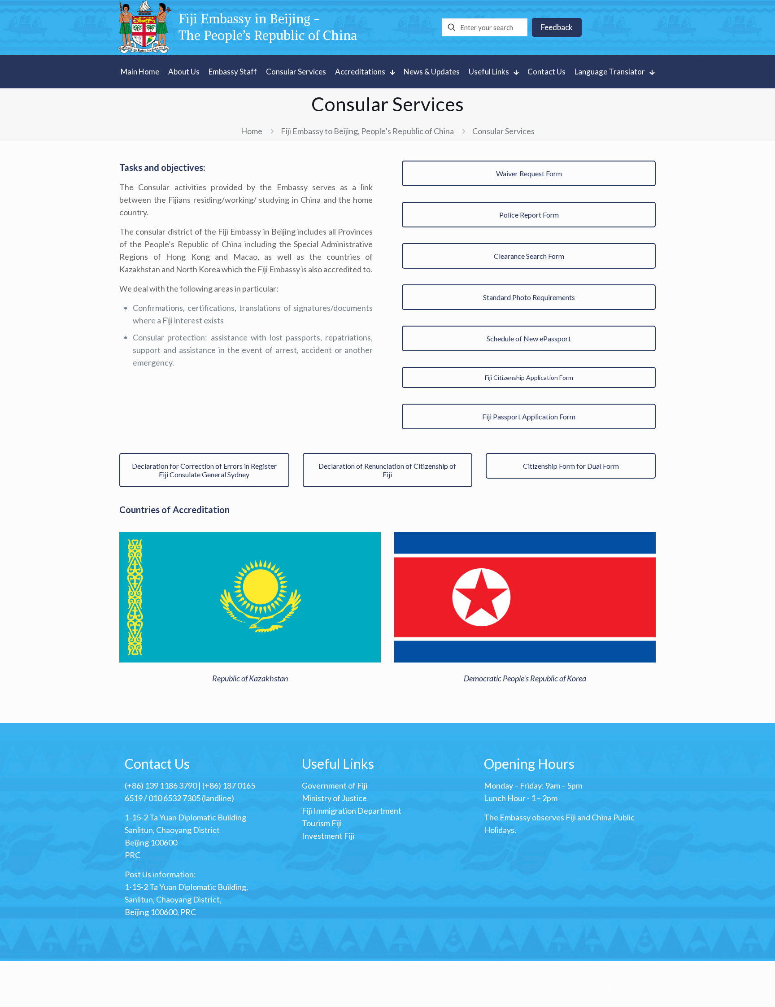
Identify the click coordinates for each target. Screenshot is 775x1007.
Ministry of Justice (334, 798)
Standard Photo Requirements (529, 297)
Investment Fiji (328, 836)
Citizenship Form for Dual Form (571, 466)
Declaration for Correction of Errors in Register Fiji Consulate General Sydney (204, 470)
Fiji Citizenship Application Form (529, 377)
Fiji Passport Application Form (528, 416)
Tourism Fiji (322, 823)
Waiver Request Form (529, 173)
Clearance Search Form (529, 256)
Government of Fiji (334, 785)
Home (251, 131)
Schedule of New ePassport (529, 338)
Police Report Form (529, 214)
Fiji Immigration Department (351, 810)
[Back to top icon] (608, 988)
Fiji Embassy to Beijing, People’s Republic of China (367, 131)
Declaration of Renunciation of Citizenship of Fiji (387, 470)
